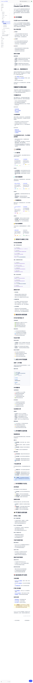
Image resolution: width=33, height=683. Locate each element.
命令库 (3, 21)
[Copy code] (29, 247)
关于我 (2, 40)
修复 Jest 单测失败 (18, 110)
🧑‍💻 (31, 1)
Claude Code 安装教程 (18, 580)
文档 (1, 10)
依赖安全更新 (16, 230)
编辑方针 (2, 46)
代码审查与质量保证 (18, 131)
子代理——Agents (4, 15)
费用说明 (2, 5)
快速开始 (3, 12)
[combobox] (24, 1)
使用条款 (2, 45)
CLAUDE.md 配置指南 (18, 583)
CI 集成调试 (16, 132)
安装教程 (2, 4)
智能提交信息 (17, 129)
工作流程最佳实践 (17, 585)
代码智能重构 (17, 111)
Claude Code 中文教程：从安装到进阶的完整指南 (5, 35)
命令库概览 (4, 23)
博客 (1, 37)
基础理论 (3, 13)
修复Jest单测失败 (17, 183)
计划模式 (17, 76)
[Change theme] (8, 681)
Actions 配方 (4, 31)
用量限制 (2, 7)
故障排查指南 (17, 599)
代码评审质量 (17, 620)
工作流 (3, 20)
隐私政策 (2, 43)
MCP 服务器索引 (17, 590)
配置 (2, 18)
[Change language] (4, 681)
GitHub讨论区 (17, 600)
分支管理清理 (25, 159)
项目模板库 (16, 594)
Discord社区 (17, 602)
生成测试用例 (5, 26)
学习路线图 (2, 38)
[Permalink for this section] (22, 17)
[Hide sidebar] (9, 681)
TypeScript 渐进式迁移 (6, 28)
